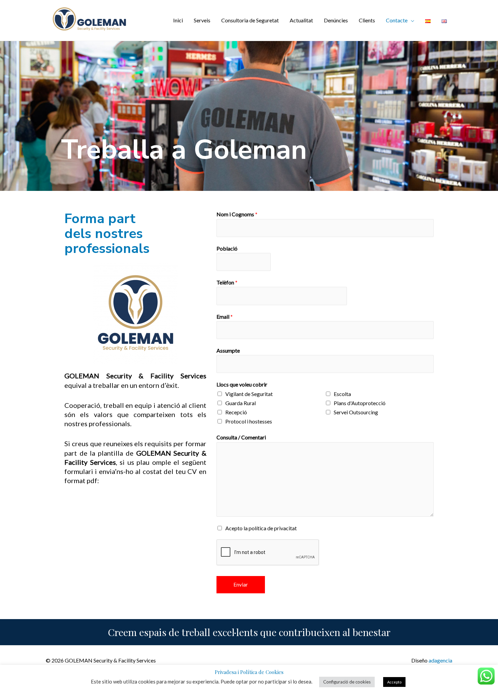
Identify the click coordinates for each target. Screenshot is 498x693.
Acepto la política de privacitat (261, 528)
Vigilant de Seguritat (249, 394)
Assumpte (228, 350)
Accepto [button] (394, 682)
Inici (178, 20)
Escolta (342, 394)
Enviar (240, 584)
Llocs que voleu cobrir (241, 384)
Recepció (236, 412)
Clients (367, 20)
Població (226, 248)
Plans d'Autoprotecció (360, 403)
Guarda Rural (240, 403)
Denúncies (336, 20)
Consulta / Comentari (241, 437)
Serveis (202, 20)
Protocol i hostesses (248, 421)
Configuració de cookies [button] (347, 682)
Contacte (397, 20)
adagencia (440, 660)
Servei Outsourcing (356, 412)
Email (224, 316)
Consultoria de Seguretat (250, 20)
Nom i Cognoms (236, 214)
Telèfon (226, 282)
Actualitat (301, 20)
